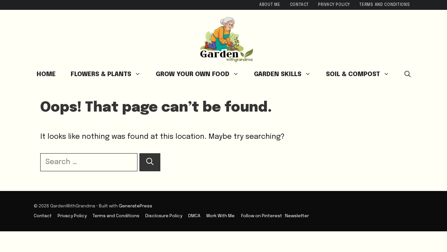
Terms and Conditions (384, 5)
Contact (299, 5)
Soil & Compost (353, 74)
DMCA (194, 216)
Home (46, 74)
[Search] (149, 162)
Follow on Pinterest (261, 216)
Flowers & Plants (101, 74)
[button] (407, 74)
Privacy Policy (334, 5)
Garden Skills (277, 74)
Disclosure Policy (163, 216)
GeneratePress (135, 206)
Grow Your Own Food (192, 74)
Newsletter (297, 216)
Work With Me (220, 216)
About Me (269, 5)
